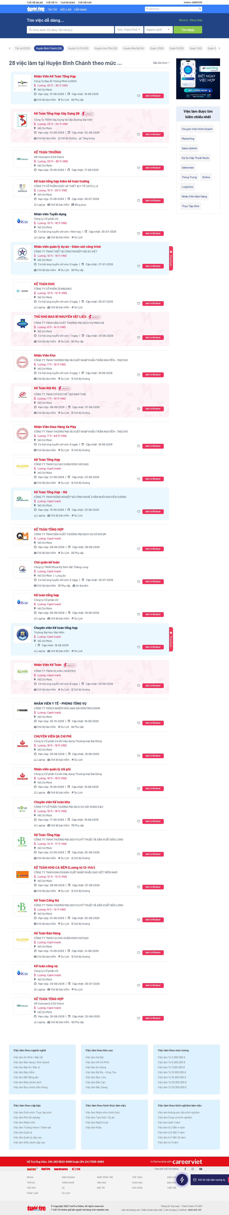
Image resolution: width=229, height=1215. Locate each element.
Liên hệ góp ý (170, 1209)
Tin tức (52, 9)
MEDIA (30, 1177)
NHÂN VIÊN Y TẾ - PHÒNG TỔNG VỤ (60, 703)
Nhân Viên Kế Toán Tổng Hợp (55, 76)
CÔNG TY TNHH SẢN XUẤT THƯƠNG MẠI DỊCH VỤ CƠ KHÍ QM (70, 534)
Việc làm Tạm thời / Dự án (100, 1117)
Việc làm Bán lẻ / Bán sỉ (26, 1067)
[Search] (200, 9)
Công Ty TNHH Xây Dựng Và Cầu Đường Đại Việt (63, 119)
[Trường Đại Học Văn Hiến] (22, 634)
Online (206, 177)
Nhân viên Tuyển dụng (50, 214)
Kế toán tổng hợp (46, 595)
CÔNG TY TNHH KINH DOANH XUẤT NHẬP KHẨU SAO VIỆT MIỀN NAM (75, 872)
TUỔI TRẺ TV (51, 2)
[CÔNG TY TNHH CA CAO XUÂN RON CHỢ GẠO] (22, 466)
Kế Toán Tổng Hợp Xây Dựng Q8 (56, 113)
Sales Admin (189, 148)
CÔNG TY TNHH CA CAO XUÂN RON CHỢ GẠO (61, 464)
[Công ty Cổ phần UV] (22, 221)
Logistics (187, 186)
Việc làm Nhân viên (24, 1122)
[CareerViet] (187, 1161)
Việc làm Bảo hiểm (24, 1072)
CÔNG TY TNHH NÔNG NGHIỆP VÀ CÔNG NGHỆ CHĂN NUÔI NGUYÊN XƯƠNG (80, 496)
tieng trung (189, 177)
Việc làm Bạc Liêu (96, 1077)
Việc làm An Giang (96, 1067)
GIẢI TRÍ (101, 1187)
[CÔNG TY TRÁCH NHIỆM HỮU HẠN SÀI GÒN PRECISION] (22, 710)
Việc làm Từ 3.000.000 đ (171, 1057)
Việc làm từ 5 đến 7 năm (171, 1132)
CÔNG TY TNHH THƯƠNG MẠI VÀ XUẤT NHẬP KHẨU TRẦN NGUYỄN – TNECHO (81, 360)
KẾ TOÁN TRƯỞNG (47, 152)
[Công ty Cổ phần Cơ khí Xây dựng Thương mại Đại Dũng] (22, 743)
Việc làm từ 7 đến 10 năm (172, 1137)
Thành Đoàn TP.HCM (192, 1206)
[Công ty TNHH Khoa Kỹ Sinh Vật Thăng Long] (22, 569)
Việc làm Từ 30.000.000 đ (172, 1087)
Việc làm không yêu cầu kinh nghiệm (178, 1112)
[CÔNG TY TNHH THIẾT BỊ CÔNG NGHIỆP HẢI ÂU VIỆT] (22, 253)
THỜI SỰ (31, 1182)
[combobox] (70, 29)
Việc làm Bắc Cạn (95, 1082)
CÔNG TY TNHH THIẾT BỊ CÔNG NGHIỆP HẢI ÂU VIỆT (65, 251)
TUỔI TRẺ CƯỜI (84, 2)
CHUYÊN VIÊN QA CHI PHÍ (52, 736)
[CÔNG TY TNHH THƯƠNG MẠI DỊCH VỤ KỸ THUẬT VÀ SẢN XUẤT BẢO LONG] (22, 841)
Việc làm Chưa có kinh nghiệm (175, 1117)
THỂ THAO (137, 1177)
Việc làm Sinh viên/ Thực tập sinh (32, 1112)
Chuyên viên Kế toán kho (52, 802)
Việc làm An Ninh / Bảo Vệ (28, 1057)
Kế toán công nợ (46, 966)
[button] (139, 96)
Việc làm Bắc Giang (97, 1087)
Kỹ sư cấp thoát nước (195, 157)
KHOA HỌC (137, 1182)
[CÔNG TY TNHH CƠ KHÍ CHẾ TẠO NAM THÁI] (22, 395)
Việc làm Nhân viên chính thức (103, 1112)
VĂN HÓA (101, 1182)
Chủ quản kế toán (46, 562)
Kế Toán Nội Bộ (45, 388)
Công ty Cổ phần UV (46, 218)
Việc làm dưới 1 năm (169, 1122)
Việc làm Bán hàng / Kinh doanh (31, 1062)
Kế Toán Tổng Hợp (47, 459)
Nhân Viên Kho (45, 355)
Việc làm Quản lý (22, 1132)
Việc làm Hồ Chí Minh (97, 1062)
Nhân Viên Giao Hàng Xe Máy (55, 427)
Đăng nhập (196, 20)
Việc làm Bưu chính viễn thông (30, 1087)
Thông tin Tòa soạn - (171, 1206)
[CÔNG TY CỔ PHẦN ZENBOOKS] (22, 291)
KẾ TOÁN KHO (44, 284)
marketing (188, 138)
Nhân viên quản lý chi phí (52, 769)
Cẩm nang (80, 9)
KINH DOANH (68, 1177)
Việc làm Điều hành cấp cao (29, 1142)
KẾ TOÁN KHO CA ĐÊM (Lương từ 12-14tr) (64, 867)
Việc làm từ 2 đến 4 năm (171, 1127)
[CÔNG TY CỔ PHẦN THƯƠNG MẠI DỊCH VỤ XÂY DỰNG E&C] (22, 809)
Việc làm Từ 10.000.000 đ (172, 1072)
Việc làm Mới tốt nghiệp (26, 1117)
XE (63, 1187)
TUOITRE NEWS (67, 2)
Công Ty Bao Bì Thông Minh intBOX (55, 81)
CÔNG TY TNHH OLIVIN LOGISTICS (55, 670)
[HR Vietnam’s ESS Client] (22, 159)
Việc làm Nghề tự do (97, 1122)
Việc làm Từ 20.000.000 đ (172, 1082)
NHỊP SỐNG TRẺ (105, 1177)
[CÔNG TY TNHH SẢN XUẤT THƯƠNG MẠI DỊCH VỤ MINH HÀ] (22, 323)
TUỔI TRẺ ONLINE (35, 2)
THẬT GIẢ (171, 1187)
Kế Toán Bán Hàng (47, 933)
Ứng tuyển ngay (153, 96)
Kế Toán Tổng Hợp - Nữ (50, 492)
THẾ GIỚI (31, 1187)
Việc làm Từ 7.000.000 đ (171, 1067)
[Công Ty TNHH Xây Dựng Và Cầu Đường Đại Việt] (22, 120)
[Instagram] (192, 1169)
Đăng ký (183, 20)
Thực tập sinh (190, 206)
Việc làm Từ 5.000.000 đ (171, 1062)
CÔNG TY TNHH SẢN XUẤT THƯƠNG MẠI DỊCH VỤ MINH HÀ (69, 322)
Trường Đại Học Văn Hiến (49, 632)
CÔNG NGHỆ (68, 1182)
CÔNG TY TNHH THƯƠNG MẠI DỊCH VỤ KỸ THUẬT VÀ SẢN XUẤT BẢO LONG (78, 839)
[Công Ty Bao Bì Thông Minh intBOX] (22, 83)
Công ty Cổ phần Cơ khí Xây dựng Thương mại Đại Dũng (68, 741)
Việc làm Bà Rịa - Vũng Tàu (101, 1072)
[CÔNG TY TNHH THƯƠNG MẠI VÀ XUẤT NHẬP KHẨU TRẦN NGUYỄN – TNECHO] (22, 362)
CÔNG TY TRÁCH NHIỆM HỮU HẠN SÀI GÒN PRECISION (67, 708)
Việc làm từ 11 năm (168, 1142)
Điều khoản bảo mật (152, 1209)
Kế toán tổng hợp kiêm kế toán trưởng (61, 181)
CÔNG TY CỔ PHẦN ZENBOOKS (53, 288)
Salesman (188, 167)
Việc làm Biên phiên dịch (27, 1082)
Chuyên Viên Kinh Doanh (197, 128)
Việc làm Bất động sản (26, 1077)
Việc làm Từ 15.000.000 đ (172, 1077)
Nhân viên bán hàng (194, 196)
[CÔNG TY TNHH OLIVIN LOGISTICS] (22, 671)
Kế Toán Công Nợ (46, 900)
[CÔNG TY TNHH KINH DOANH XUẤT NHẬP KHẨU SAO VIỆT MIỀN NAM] (22, 874)
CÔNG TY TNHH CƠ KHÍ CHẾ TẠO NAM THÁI (60, 394)
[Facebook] (185, 1169)
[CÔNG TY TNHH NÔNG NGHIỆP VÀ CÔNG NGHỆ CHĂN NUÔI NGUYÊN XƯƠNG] (22, 499)
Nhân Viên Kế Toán (47, 665)
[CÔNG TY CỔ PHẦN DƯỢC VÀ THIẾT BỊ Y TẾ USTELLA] (22, 188)
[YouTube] (200, 1169)
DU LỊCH (66, 1193)
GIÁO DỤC (172, 1177)
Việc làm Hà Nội (95, 1057)
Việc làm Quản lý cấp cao (27, 1137)
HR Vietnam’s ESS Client (49, 157)
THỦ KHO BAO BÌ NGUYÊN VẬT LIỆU (60, 316)
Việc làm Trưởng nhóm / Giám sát (32, 1127)
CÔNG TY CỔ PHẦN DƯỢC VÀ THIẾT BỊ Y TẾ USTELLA (66, 186)
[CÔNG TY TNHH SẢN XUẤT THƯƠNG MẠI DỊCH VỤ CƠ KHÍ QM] (22, 536)
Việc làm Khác (94, 1127)
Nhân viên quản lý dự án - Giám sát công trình (67, 246)
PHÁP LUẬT (32, 1193)
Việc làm (65, 9)
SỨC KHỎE (137, 1187)
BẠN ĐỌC (172, 1182)
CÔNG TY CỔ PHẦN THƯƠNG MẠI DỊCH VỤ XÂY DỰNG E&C (68, 806)
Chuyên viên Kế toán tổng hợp (56, 628)
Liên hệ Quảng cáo (130, 1209)
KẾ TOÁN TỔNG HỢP (49, 529)
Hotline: (190, 1209)
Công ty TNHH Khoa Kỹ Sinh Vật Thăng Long (61, 567)
